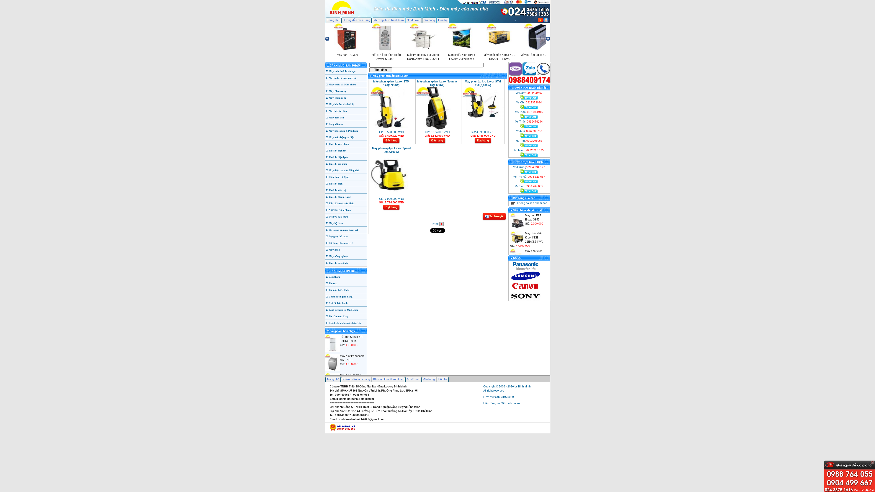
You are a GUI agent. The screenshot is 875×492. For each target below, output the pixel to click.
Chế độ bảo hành (338, 303)
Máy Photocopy (337, 91)
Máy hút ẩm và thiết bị (341, 104)
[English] (545, 21)
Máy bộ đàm (336, 223)
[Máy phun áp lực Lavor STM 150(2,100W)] (482, 119)
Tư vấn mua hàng (338, 316)
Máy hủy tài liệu (338, 111)
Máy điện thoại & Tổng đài (344, 170)
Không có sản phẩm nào (532, 203)
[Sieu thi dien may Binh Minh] (341, 15)
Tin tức (333, 283)
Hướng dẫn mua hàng (356, 20)
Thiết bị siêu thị (337, 190)
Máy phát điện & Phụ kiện (343, 130)
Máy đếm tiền (336, 117)
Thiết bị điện (335, 183)
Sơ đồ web (413, 20)
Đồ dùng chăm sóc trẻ (341, 243)
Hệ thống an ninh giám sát (343, 229)
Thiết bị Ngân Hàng (340, 196)
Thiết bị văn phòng (339, 144)
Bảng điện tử (336, 124)
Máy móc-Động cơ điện (341, 137)
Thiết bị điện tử (337, 150)
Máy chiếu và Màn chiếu (342, 84)
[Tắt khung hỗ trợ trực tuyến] (872, 462)
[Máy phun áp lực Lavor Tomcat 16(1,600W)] (437, 128)
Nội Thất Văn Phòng (340, 210)
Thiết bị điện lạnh (338, 157)
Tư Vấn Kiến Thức (339, 290)
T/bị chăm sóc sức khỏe (341, 203)
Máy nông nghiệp (338, 256)
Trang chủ (333, 20)
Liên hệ (443, 20)
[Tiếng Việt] (540, 21)
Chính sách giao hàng (341, 296)
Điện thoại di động (339, 177)
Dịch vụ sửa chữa (338, 216)
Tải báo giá (496, 216)
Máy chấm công (337, 97)
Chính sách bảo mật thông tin (345, 323)
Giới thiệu (334, 276)
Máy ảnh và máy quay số (343, 78)
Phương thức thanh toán (388, 20)
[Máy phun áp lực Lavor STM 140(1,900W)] (391, 128)
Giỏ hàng (429, 20)
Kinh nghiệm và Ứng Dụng (343, 309)
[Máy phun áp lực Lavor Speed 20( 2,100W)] (391, 195)
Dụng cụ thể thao (338, 236)
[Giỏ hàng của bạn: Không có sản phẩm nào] (512, 204)
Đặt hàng (391, 140)
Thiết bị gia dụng (338, 163)
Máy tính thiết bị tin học (342, 71)
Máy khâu (334, 249)
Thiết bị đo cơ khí (338, 262)
